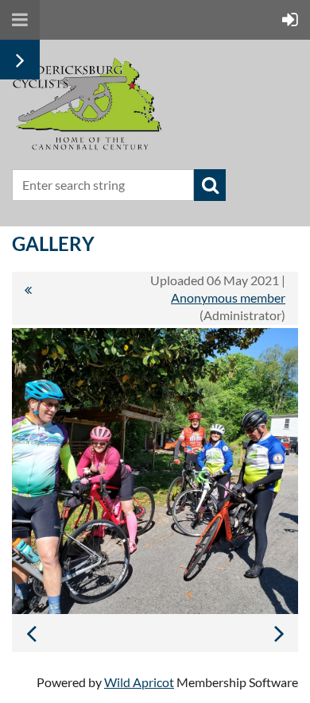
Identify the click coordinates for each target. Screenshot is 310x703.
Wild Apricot (139, 681)
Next (279, 633)
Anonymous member (228, 297)
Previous (31, 633)
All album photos (28, 298)
